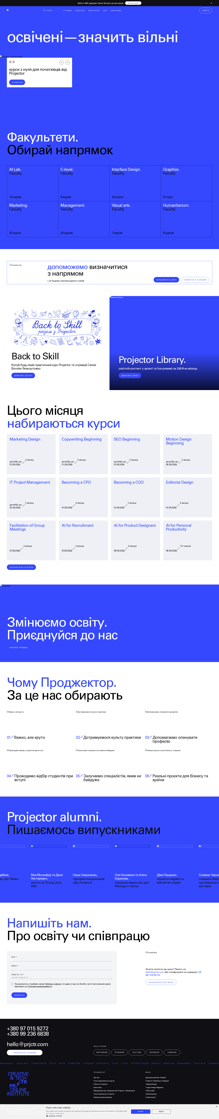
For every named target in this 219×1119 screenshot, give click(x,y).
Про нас (96, 1078)
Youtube (136, 1052)
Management (162, 1063)
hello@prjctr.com (155, 972)
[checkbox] (12, 984)
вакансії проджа (19, 648)
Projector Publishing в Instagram (157, 1081)
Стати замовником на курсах (104, 1081)
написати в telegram (195, 280)
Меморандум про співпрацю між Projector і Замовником (114, 1091)
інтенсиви (66, 1063)
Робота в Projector (100, 1084)
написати (19, 995)
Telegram (119, 1052)
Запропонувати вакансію (103, 1097)
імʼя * (14, 957)
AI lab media (150, 1091)
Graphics (133, 1063)
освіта (30, 1063)
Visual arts (177, 1063)
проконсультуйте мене (160, 982)
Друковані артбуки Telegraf (156, 1078)
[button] (87, 1116)
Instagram (102, 1052)
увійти (205, 11)
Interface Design (117, 1063)
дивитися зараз (129, 376)
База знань (98, 1087)
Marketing (147, 1063)
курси (40, 1063)
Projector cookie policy (56, 1113)
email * (15, 966)
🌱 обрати (17, 82)
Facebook (154, 1052)
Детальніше (133, 3)
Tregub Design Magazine (154, 1087)
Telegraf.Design (151, 1084)
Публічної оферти (53, 984)
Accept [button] (140, 1112)
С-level (102, 1063)
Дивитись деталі (23, 376)
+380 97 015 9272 (27, 1029)
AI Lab (93, 1063)
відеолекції (80, 1063)
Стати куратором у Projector (104, 1094)
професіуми (52, 1063)
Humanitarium (16, 1063)
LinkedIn (172, 1052)
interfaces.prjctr (151, 1094)
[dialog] (109, 1111)
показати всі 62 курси (21, 567)
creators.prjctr (151, 1097)
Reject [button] (161, 1112)
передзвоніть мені (166, 280)
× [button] (216, 1106)
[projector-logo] (21, 11)
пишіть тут (17, 975)
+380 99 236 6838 (28, 1034)
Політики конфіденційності (40, 986)
